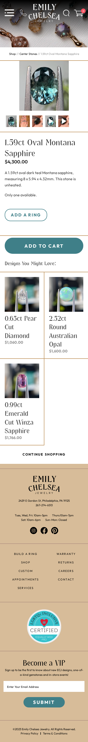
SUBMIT (44, 702)
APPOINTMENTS (25, 579)
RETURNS (66, 562)
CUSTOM (26, 571)
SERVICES (26, 588)
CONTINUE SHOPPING (44, 454)
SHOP (25, 562)
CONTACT (66, 579)
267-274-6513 (44, 505)
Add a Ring (26, 215)
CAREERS (66, 571)
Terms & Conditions (55, 733)
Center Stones (28, 54)
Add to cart (44, 246)
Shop (12, 54)
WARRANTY (66, 554)
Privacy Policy (29, 733)
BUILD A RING (25, 554)
